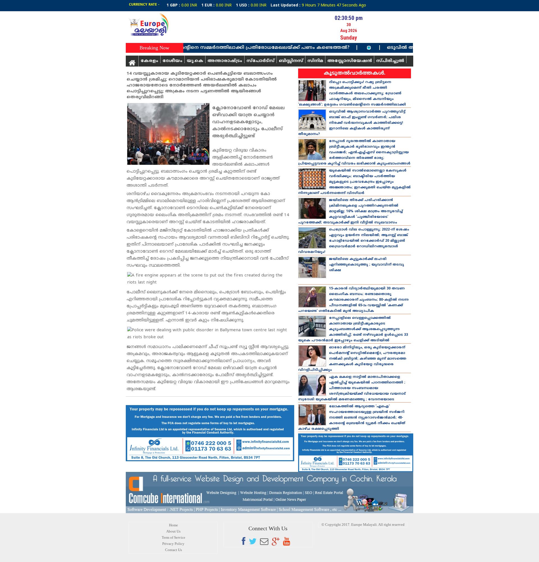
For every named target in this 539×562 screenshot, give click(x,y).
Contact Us (173, 550)
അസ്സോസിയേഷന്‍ (349, 60)
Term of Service (173, 537)
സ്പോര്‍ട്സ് (260, 60)
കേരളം (149, 60)
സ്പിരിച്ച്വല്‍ (390, 60)
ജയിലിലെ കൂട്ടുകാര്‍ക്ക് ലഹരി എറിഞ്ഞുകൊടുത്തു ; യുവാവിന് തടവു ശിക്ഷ (366, 265)
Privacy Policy (173, 544)
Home (173, 525)
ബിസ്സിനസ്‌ (291, 60)
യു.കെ (195, 60)
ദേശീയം (172, 60)
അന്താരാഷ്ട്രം (224, 60)
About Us (173, 531)
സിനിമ (315, 60)
